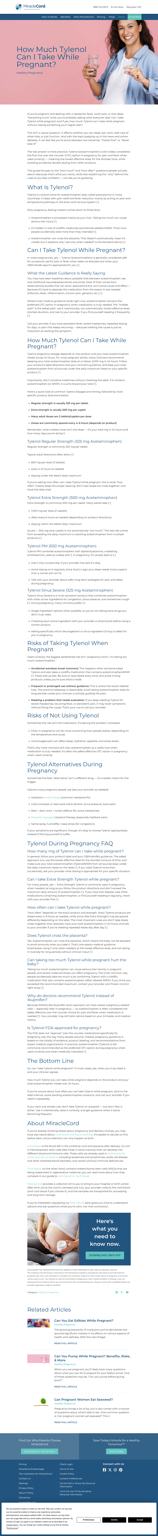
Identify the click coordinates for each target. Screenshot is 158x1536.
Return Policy (26, 1492)
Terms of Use (67, 1469)
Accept (140, 1520)
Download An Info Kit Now (39, 1451)
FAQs (112, 16)
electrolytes (53, 797)
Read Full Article (65, 1343)
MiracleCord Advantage (31, 1469)
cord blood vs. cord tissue (73, 1176)
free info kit (77, 1203)
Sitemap (23, 1483)
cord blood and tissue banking (74, 1134)
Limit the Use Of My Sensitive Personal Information (75, 1493)
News (121, 16)
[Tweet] (122, 1292)
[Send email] (127, 1292)
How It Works (49, 16)
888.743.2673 (100, 7)
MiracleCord (34, 1184)
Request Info (133, 7)
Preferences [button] (12, 1528)
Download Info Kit (105, 1255)
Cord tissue (34, 1168)
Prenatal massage (42, 817)
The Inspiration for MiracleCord (35, 1473)
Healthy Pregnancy (48, 1292)
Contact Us (25, 1478)
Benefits (65, 16)
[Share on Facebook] (117, 1292)
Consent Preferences (71, 1478)
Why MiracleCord (84, 16)
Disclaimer (24, 1497)
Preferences (88, 1520)
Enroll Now (117, 7)
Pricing (101, 16)
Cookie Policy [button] (12, 1525)
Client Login (66, 1464)
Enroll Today (116, 1451)
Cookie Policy (67, 1473)
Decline (114, 1520)
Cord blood (34, 1146)
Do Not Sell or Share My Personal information (77, 1485)
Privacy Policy (26, 1488)
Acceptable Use (27, 1502)
